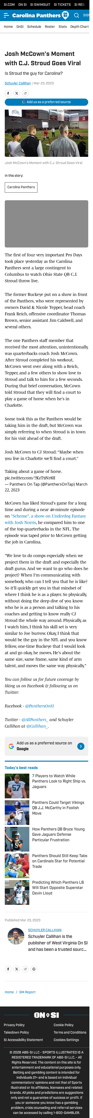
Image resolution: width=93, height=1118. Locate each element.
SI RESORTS (83, 5)
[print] (34, 969)
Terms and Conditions (70, 1033)
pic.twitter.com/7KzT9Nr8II (30, 478)
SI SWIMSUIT (40, 5)
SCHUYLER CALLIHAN (45, 930)
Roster (50, 27)
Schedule (34, 27)
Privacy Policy (14, 1025)
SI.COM (9, 5)
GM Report (27, 992)
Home (8, 27)
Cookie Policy (63, 1025)
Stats (63, 27)
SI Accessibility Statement (23, 1040)
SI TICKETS (62, 5)
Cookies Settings (66, 1040)
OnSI (20, 27)
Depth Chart (79, 27)
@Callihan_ (37, 726)
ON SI (22, 5)
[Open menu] (7, 15)
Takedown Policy (16, 1033)
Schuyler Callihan (18, 83)
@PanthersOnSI (39, 706)
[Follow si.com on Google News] (80, 746)
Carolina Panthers (21, 187)
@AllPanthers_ (36, 719)
